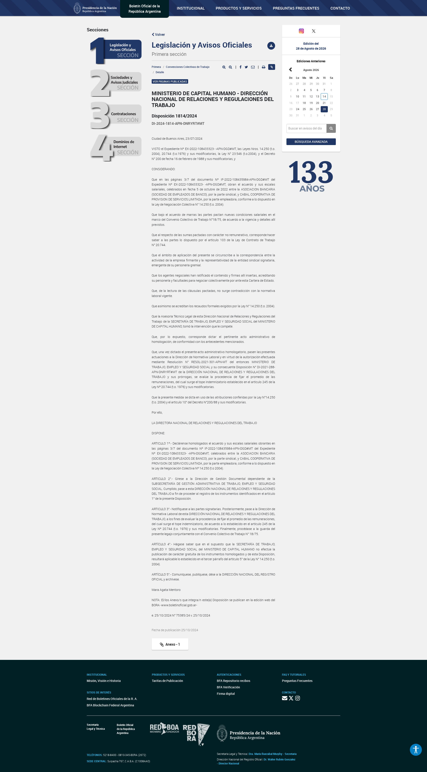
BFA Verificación (228, 687)
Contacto (340, 8)
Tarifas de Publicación (167, 681)
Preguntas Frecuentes (296, 8)
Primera (156, 67)
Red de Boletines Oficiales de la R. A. (112, 699)
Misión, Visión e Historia (104, 681)
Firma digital (226, 693)
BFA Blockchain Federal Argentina (110, 705)
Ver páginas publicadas (170, 81)
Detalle (160, 72)
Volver (159, 34)
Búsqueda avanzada (311, 141)
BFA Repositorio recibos (233, 681)
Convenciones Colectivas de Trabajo (187, 67)
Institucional (191, 8)
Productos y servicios (239, 8)
